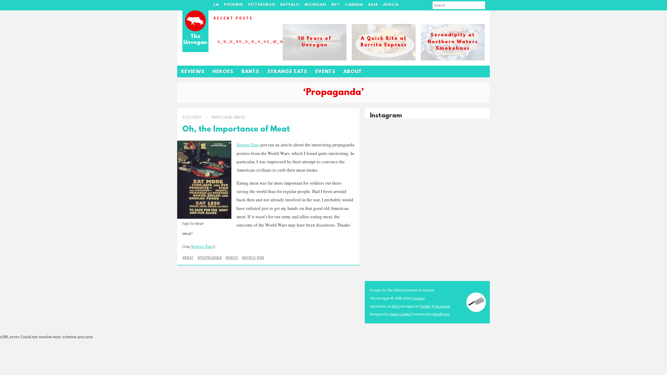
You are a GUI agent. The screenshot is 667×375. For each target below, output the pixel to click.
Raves (233, 257)
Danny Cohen (400, 314)
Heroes (223, 72)
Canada (354, 5)
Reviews (193, 72)
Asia (373, 5)
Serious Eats (248, 145)
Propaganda (211, 257)
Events (325, 72)
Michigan (315, 5)
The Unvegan (195, 40)
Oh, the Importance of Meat (236, 129)
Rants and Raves (228, 117)
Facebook (442, 306)
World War (254, 257)
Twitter (425, 306)
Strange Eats (287, 72)
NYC (335, 5)
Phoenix (233, 5)
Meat (189, 257)
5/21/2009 (191, 117)
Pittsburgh (261, 5)
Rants (251, 72)
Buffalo (289, 5)
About (352, 72)
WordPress (441, 314)
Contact (418, 298)
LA (216, 5)
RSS (395, 306)
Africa (391, 5)
